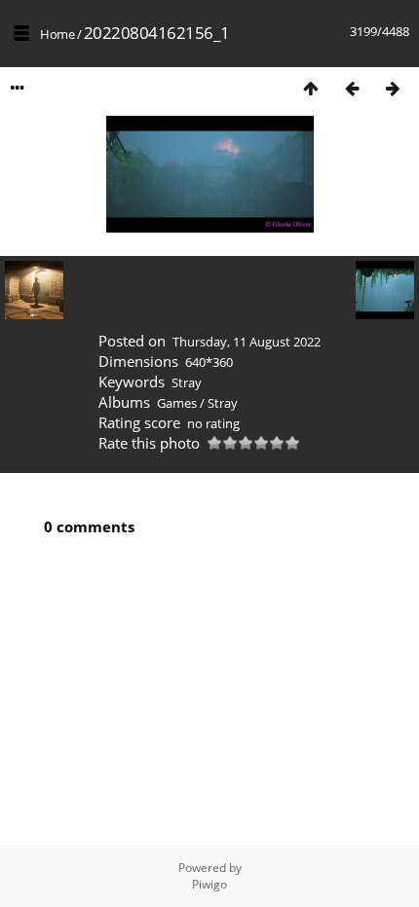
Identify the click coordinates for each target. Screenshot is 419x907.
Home (57, 34)
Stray (186, 382)
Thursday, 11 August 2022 (246, 341)
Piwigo (209, 884)
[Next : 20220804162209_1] (392, 88)
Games (177, 403)
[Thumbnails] (310, 88)
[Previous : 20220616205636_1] (351, 88)
